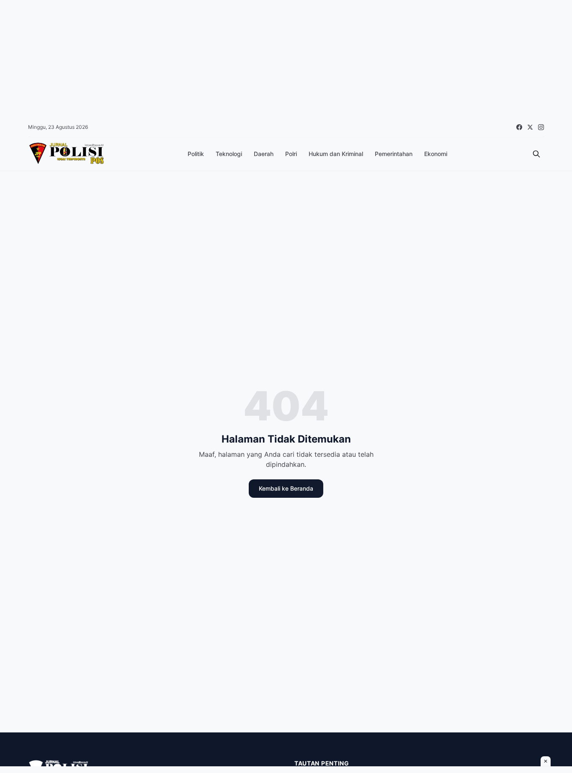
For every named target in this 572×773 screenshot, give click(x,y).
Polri (291, 153)
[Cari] (536, 153)
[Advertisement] (251, 58)
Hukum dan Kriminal (336, 153)
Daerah (263, 153)
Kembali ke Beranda (286, 488)
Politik (196, 153)
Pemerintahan (393, 153)
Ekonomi (435, 153)
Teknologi (229, 153)
